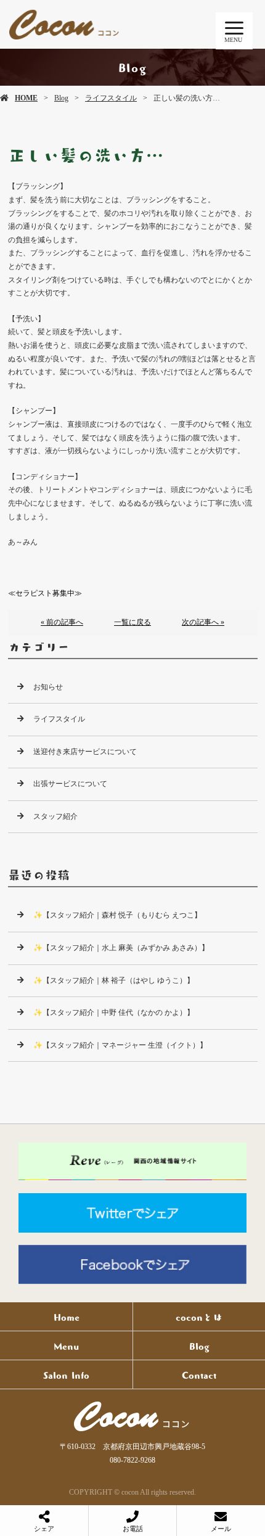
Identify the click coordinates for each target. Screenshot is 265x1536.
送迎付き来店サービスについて (85, 751)
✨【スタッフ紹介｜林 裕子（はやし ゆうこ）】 (113, 980)
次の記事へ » (203, 622)
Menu (66, 1345)
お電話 (133, 1528)
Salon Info (66, 1374)
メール (221, 1528)
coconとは (199, 1316)
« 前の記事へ (62, 622)
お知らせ (48, 687)
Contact (199, 1374)
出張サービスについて (70, 783)
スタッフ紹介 (55, 816)
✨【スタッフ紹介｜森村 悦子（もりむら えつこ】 (117, 915)
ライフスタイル (111, 98)
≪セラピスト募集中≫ (45, 593)
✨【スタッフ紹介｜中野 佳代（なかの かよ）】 (113, 1012)
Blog (61, 98)
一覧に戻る (132, 622)
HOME (26, 98)
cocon (132, 1416)
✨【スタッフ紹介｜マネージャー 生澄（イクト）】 (120, 1045)
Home (67, 1316)
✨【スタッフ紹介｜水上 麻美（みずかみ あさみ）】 (121, 947)
